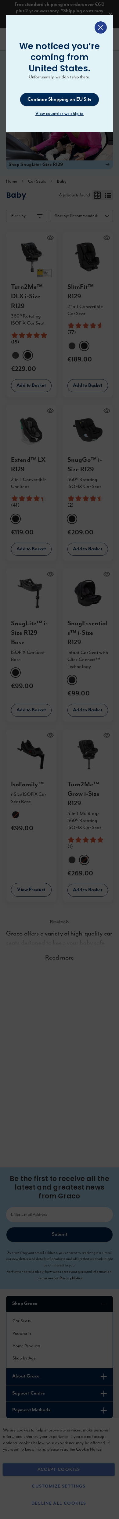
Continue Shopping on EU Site (59, 99)
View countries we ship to (59, 113)
